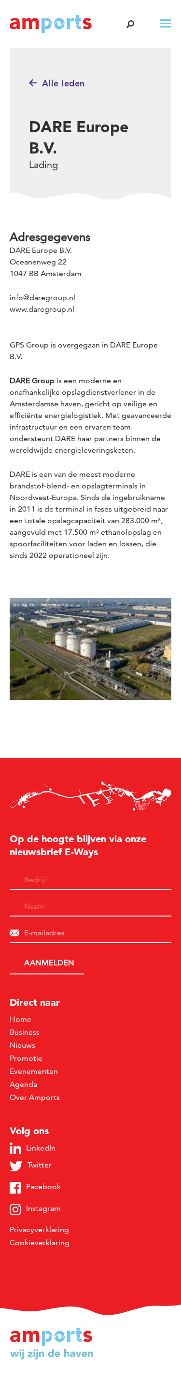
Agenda (23, 1084)
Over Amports (35, 1097)
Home (20, 1019)
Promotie (26, 1058)
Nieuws (22, 1045)
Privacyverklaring (39, 1229)
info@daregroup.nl (42, 297)
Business (25, 1032)
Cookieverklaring (40, 1242)
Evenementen (34, 1071)
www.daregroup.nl (42, 309)
